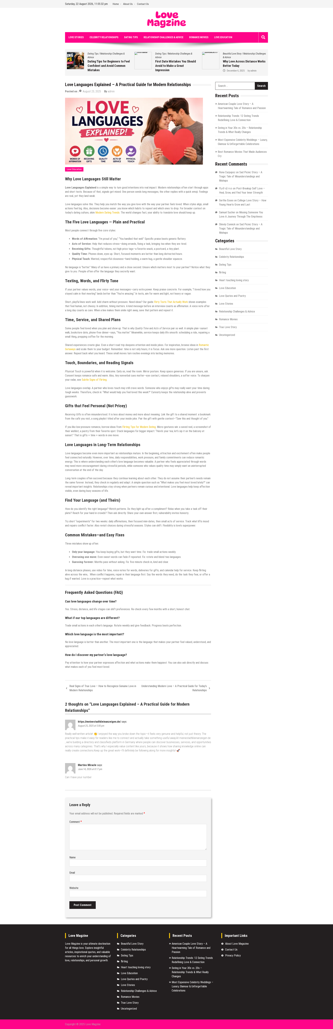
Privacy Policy (233, 955)
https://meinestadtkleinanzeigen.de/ (99, 721)
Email (72, 872)
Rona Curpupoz (227, 172)
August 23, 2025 (92, 91)
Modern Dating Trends (107, 212)
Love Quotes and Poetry (232, 296)
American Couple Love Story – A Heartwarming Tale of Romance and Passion (191, 948)
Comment (75, 821)
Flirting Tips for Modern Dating (139, 427)
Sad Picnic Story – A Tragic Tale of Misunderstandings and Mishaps (240, 176)
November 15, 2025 (242, 71)
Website (73, 888)
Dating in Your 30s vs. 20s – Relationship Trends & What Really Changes (190, 972)
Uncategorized (227, 335)
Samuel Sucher (227, 212)
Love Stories (76, 37)
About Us (128, 4)
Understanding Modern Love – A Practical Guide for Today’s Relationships (174, 688)
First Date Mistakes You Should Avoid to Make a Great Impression (114, 66)
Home (116, 4)
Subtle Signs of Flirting (94, 379)
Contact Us (143, 4)
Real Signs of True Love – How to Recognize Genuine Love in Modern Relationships (102, 688)
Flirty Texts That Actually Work (171, 302)
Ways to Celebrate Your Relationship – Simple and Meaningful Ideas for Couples (248, 62)
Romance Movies (198, 37)
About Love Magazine (237, 943)
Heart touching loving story (234, 280)
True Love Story (228, 327)
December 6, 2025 (174, 70)
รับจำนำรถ (225, 188)
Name (72, 857)
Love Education (223, 37)
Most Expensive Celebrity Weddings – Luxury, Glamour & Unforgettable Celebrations (192, 986)
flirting (222, 272)
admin (192, 70)
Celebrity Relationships (103, 37)
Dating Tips (131, 37)
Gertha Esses (226, 200)
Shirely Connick (227, 224)
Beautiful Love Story (170, 53)
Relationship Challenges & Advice (163, 37)
